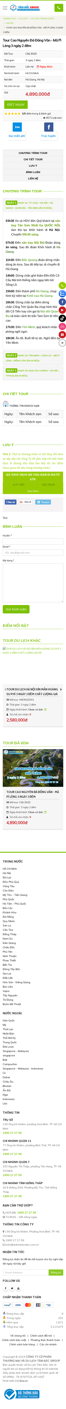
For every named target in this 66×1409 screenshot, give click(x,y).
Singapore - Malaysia (16, 1051)
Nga (5, 1094)
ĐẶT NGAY (16, 104)
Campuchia (10, 1064)
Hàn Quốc (9, 1020)
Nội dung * (8, 560)
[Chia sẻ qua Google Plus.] (25, 501)
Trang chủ (9, 18)
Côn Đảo (8, 890)
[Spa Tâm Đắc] (62, 326)
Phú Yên (7, 951)
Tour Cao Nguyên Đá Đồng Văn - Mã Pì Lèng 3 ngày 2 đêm (32, 794)
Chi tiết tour (33, 159)
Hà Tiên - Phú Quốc (14, 903)
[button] (62, 342)
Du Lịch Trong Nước (42, 18)
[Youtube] (18, 1288)
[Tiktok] (62, 318)
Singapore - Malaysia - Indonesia (23, 1068)
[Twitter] (12, 1288)
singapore (9, 1055)
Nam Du (8, 938)
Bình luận (33, 172)
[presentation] (5, 689)
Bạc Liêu (8, 986)
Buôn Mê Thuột (12, 1004)
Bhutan (7, 1086)
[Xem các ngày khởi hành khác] (45, 709)
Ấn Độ (6, 1090)
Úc (4, 1073)
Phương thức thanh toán (45, 1340)
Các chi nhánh (48, 1344)
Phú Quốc (8, 899)
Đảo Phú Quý (11, 881)
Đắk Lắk (8, 978)
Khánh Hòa (9, 912)
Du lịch (23, 18)
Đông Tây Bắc (11, 969)
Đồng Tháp (9, 934)
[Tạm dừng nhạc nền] (62, 334)
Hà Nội (9, 23)
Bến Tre (7, 964)
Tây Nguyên (10, 995)
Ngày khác (46, 66)
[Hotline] (62, 285)
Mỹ (4, 1024)
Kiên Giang (9, 943)
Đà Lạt (7, 877)
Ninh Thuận (9, 956)
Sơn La (7, 925)
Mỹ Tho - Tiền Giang (15, 895)
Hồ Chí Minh (10, 868)
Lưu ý (33, 165)
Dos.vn (24, 1380)
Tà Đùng (8, 999)
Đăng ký (56, 1272)
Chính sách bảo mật (14, 1340)
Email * (6, 546)
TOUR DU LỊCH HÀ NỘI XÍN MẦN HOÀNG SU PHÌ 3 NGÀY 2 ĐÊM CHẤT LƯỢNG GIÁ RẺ (32, 691)
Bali (5, 1059)
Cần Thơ (8, 930)
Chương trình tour (33, 153)
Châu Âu (8, 1081)
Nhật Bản (8, 1033)
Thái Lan (8, 1029)
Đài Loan (8, 1046)
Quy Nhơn (9, 921)
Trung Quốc (10, 1042)
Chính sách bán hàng (22, 1344)
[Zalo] (62, 293)
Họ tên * (7, 535)
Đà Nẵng (8, 916)
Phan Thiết (9, 960)
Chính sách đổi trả (41, 1335)
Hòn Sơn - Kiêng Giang (16, 982)
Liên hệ (33, 178)
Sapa (6, 991)
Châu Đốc (9, 947)
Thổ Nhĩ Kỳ (9, 1038)
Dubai (6, 1077)
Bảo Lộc (7, 908)
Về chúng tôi (17, 1335)
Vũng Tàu (8, 886)
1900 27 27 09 (26, 1212)
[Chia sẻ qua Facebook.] (11, 501)
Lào (5, 1103)
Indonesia (8, 1099)
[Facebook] (5, 1288)
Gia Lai (7, 973)
